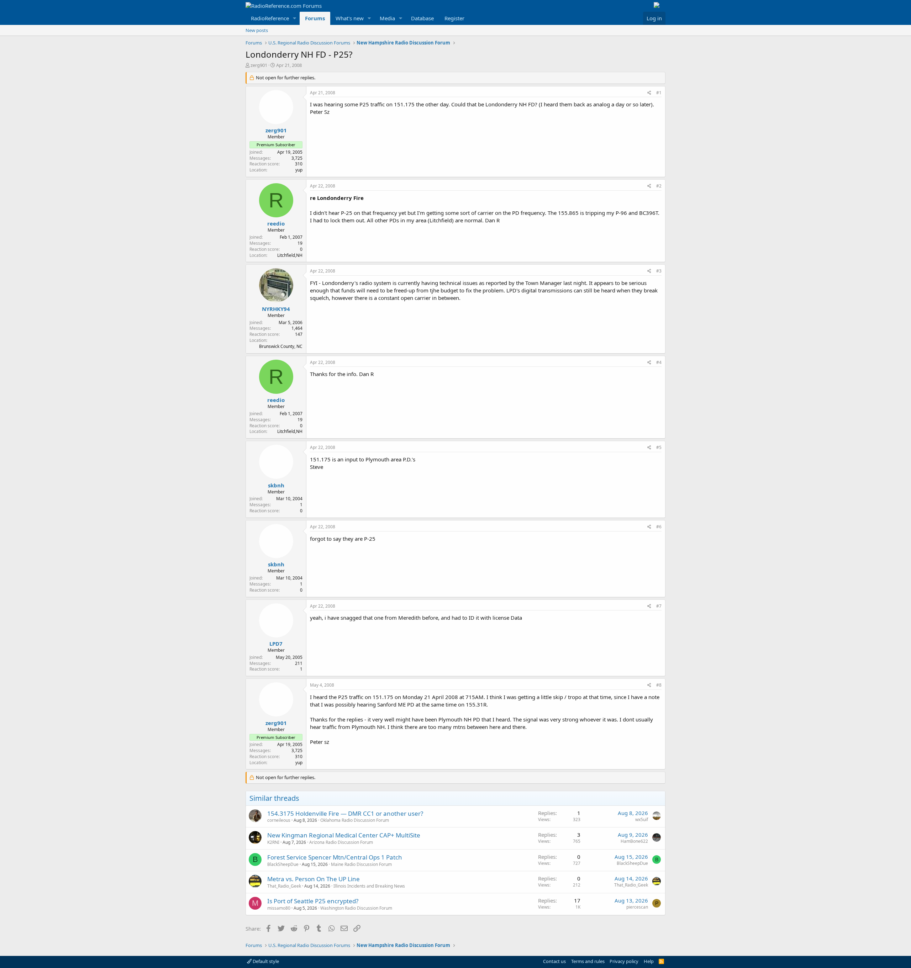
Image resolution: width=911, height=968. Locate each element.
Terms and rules (588, 961)
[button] (295, 18)
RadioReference (270, 18)
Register (454, 18)
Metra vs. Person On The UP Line (313, 879)
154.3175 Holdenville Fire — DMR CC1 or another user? (345, 813)
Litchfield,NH (289, 255)
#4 (659, 362)
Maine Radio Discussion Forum (361, 864)
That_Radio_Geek (284, 886)
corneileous (278, 820)
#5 (659, 447)
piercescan (637, 907)
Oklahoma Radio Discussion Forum (354, 820)
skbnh (276, 485)
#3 (659, 271)
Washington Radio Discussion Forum (356, 908)
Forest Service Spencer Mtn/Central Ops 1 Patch (334, 857)
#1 (659, 93)
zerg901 (259, 65)
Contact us (554, 961)
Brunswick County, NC (280, 346)
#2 (659, 186)
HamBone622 (634, 841)
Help (649, 961)
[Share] (649, 93)
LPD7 (276, 643)
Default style (265, 961)
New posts (257, 30)
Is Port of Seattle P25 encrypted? (312, 901)
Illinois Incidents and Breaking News (369, 886)
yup (298, 170)
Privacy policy (624, 961)
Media (387, 18)
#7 (659, 606)
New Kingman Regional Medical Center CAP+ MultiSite (343, 835)
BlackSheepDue (283, 864)
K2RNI (273, 842)
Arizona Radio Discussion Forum (341, 842)
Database (422, 18)
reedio (276, 223)
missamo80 (278, 908)
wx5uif (641, 819)
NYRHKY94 (276, 308)
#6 (659, 527)
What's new (350, 18)
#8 (659, 685)
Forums (315, 18)
